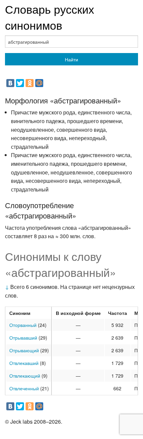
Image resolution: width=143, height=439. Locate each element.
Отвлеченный (24, 388)
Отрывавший (23, 337)
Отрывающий (24, 350)
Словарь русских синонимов (49, 17)
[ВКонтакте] (10, 83)
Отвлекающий (24, 375)
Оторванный (23, 325)
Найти (71, 59)
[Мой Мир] (39, 83)
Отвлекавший (24, 363)
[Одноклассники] (30, 83)
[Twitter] (20, 83)
